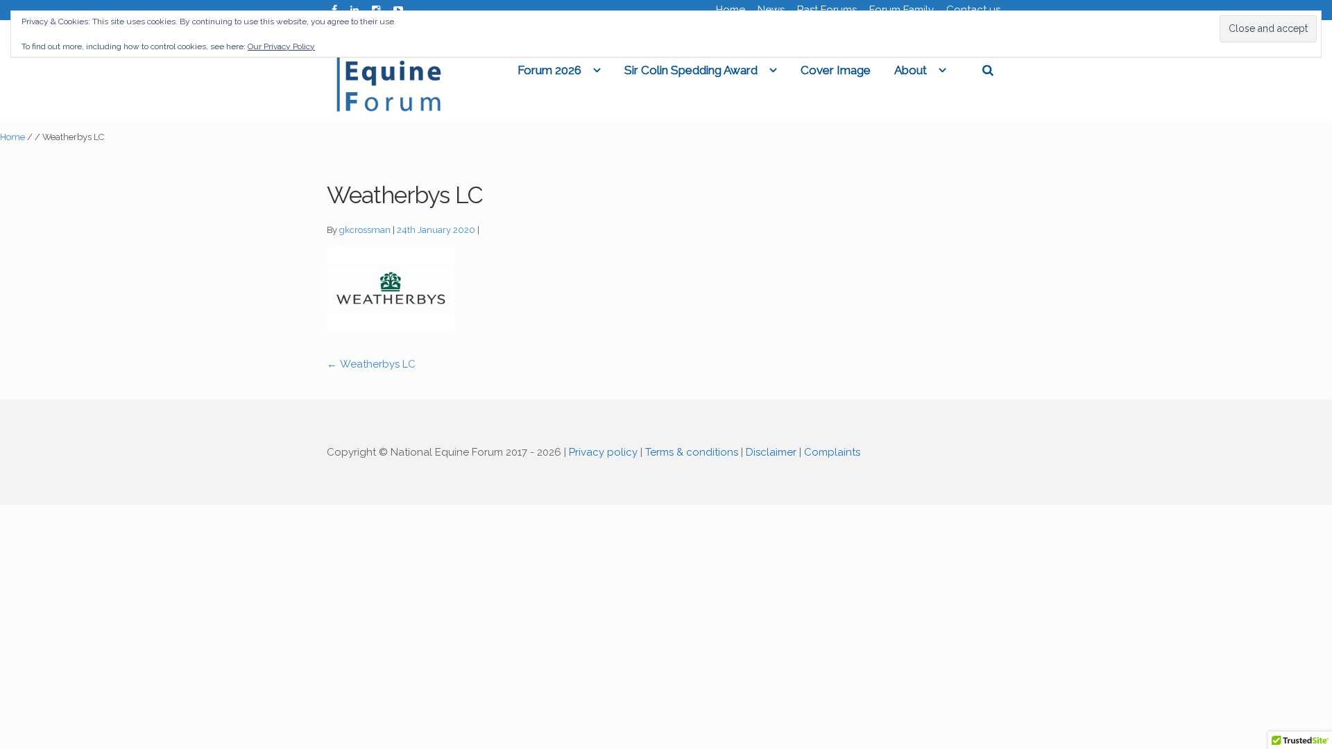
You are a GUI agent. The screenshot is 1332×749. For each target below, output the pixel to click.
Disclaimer (771, 452)
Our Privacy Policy (281, 46)
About (910, 70)
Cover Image (836, 70)
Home (12, 137)
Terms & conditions (691, 452)
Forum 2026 (549, 70)
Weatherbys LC (371, 364)
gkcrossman (365, 230)
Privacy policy (603, 452)
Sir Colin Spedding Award (691, 70)
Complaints (832, 452)
